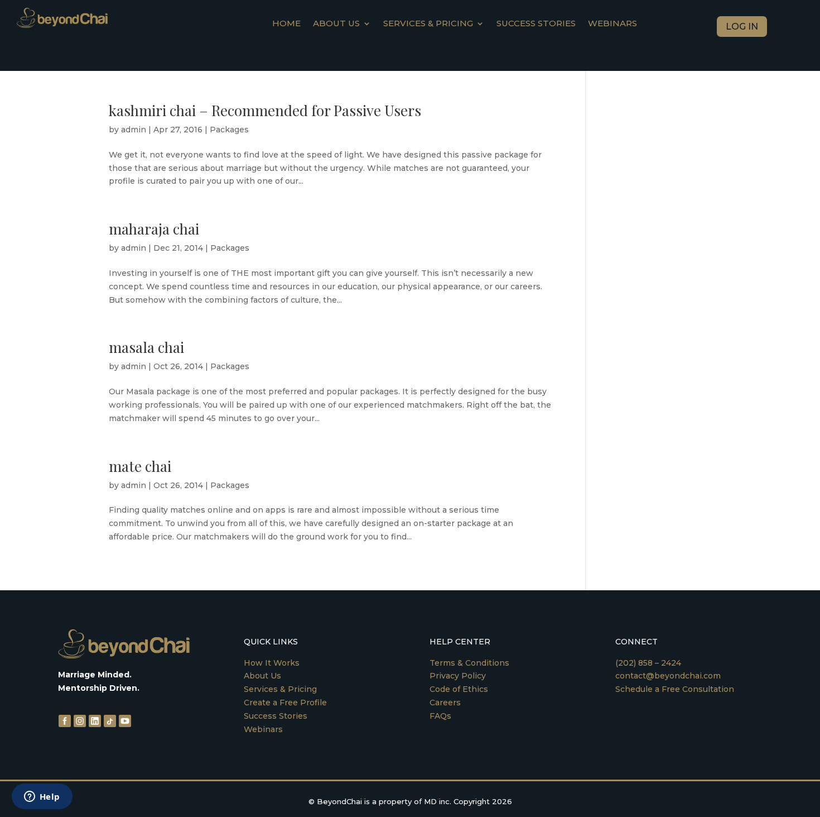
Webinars (612, 24)
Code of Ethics (459, 689)
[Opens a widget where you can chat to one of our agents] (42, 797)
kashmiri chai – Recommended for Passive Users (265, 110)
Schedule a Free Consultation (674, 689)
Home (286, 24)
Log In (742, 26)
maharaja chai (154, 228)
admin (133, 130)
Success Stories (536, 24)
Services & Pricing (428, 24)
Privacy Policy (458, 676)
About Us (262, 676)
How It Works (272, 663)
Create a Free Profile (285, 702)
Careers (445, 702)
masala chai (146, 347)
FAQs (440, 716)
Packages (229, 130)
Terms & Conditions (469, 663)
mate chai (140, 466)
